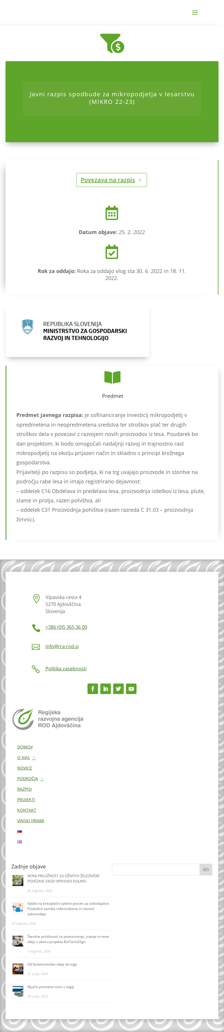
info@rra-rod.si (62, 646)
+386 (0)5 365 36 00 (66, 627)
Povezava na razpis (108, 180)
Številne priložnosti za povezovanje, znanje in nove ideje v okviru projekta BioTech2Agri (68, 939)
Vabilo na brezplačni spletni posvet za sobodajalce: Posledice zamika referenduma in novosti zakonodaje (68, 908)
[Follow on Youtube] (131, 689)
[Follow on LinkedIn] (105, 689)
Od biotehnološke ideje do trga (52, 964)
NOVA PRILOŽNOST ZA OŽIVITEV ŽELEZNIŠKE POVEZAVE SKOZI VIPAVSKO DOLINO (63, 878)
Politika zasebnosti (66, 668)
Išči (206, 869)
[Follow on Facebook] (93, 689)
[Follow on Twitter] (118, 689)
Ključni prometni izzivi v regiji (50, 986)
